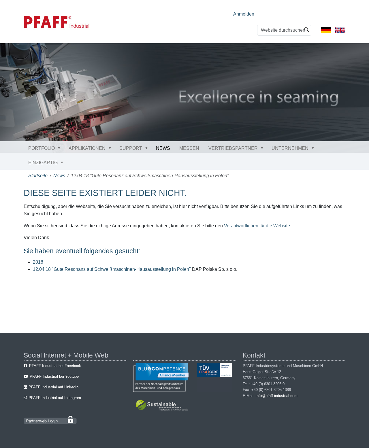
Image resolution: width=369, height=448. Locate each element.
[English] (340, 29)
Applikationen (87, 148)
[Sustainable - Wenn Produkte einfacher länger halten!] (162, 406)
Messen (189, 148)
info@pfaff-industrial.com (277, 396)
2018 (38, 262)
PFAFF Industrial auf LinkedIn (53, 387)
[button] (60, 148)
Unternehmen (290, 148)
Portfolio (41, 148)
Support (130, 148)
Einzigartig (43, 162)
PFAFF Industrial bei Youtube (54, 376)
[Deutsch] (326, 29)
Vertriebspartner (233, 148)
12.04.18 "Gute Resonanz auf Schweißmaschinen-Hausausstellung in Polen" (112, 269)
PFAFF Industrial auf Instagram (55, 398)
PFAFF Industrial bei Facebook (55, 366)
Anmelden (243, 14)
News (163, 148)
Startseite (38, 175)
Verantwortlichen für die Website (257, 225)
